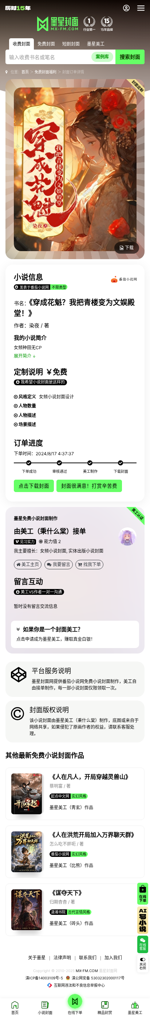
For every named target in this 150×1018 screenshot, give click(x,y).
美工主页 (30, 564)
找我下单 (92, 564)
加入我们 (113, 957)
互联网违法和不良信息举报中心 (79, 985)
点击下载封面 (34, 486)
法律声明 (62, 957)
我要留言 (61, 564)
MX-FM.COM (87, 970)
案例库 (102, 56)
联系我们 (87, 957)
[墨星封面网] (57, 23)
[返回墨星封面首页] (18, 8)
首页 (25, 72)
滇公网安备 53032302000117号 (98, 978)
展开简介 (22, 356)
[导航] (140, 8)
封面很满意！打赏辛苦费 (89, 486)
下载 (129, 247)
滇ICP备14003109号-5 (44, 978)
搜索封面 (130, 57)
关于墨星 (37, 957)
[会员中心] (126, 8)
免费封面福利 (45, 72)
